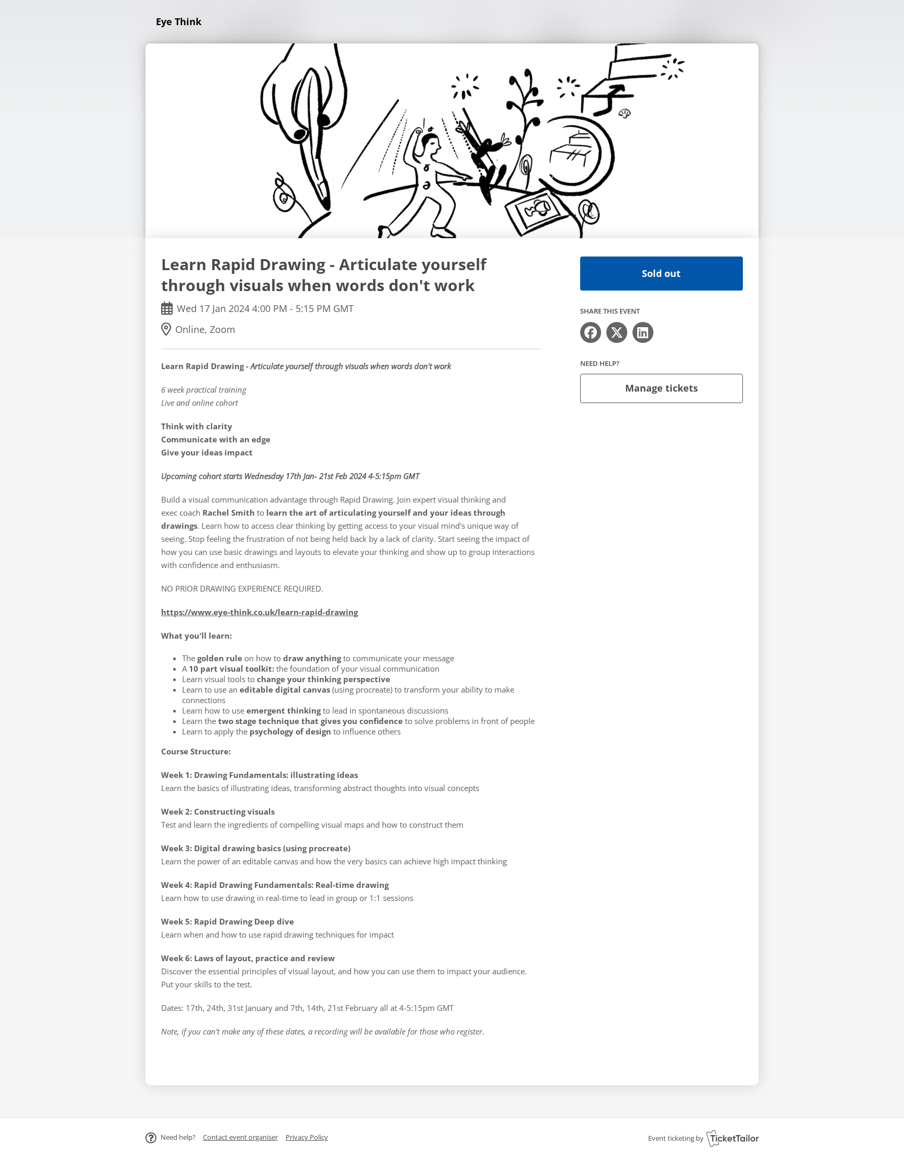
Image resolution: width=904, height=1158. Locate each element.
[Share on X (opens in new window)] (616, 332)
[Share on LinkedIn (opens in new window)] (642, 332)
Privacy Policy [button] (307, 1137)
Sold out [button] (661, 273)
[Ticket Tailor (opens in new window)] (732, 1138)
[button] (240, 1137)
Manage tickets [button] (661, 388)
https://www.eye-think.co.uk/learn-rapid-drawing (259, 612)
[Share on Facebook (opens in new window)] (590, 332)
